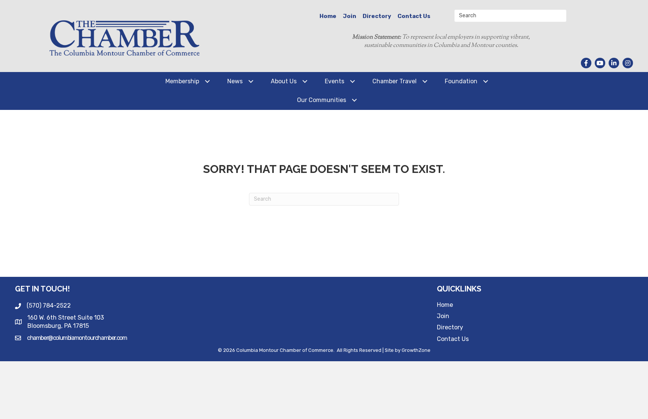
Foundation (461, 81)
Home (328, 16)
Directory (377, 16)
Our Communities (321, 100)
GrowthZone (416, 350)
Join (349, 16)
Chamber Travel (394, 81)
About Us (284, 81)
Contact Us (414, 16)
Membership (182, 81)
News (235, 81)
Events (334, 81)
